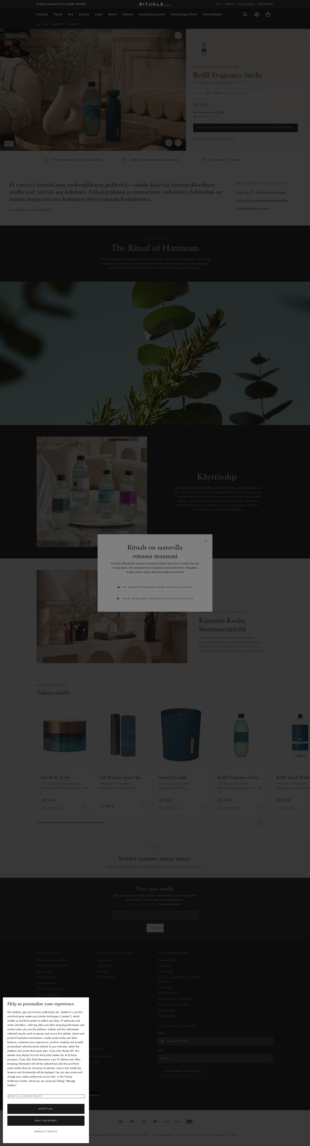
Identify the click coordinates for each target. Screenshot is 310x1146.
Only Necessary (46, 1121)
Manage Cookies (45, 1132)
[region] (46, 1070)
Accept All (46, 1109)
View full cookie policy (25, 1096)
